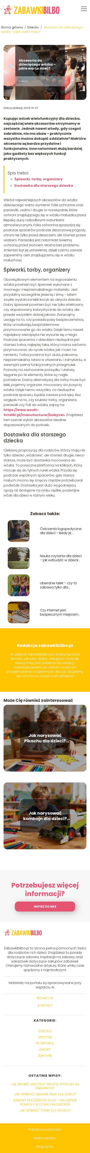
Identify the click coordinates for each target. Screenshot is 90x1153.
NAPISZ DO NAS (45, 907)
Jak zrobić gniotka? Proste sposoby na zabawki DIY (45, 1086)
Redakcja (45, 998)
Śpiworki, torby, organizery (38, 179)
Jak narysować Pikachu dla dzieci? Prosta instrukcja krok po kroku (45, 738)
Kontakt (45, 1005)
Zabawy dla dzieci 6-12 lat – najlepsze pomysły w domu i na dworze (45, 1102)
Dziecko (33, 27)
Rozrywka (45, 1043)
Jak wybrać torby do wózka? (45, 1110)
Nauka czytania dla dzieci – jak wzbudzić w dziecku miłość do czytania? (61, 558)
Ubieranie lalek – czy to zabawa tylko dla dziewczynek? (58, 585)
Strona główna (12, 27)
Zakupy (45, 1049)
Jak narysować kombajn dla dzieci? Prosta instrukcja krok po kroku (45, 815)
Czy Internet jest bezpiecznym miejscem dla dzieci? (59, 612)
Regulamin (45, 1146)
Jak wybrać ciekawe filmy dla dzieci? (45, 1094)
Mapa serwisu (45, 1138)
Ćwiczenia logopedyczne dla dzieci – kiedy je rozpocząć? (61, 531)
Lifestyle (45, 1037)
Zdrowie (45, 1055)
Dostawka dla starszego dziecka (43, 185)
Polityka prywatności (45, 1129)
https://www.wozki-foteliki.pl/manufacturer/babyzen (34, 412)
